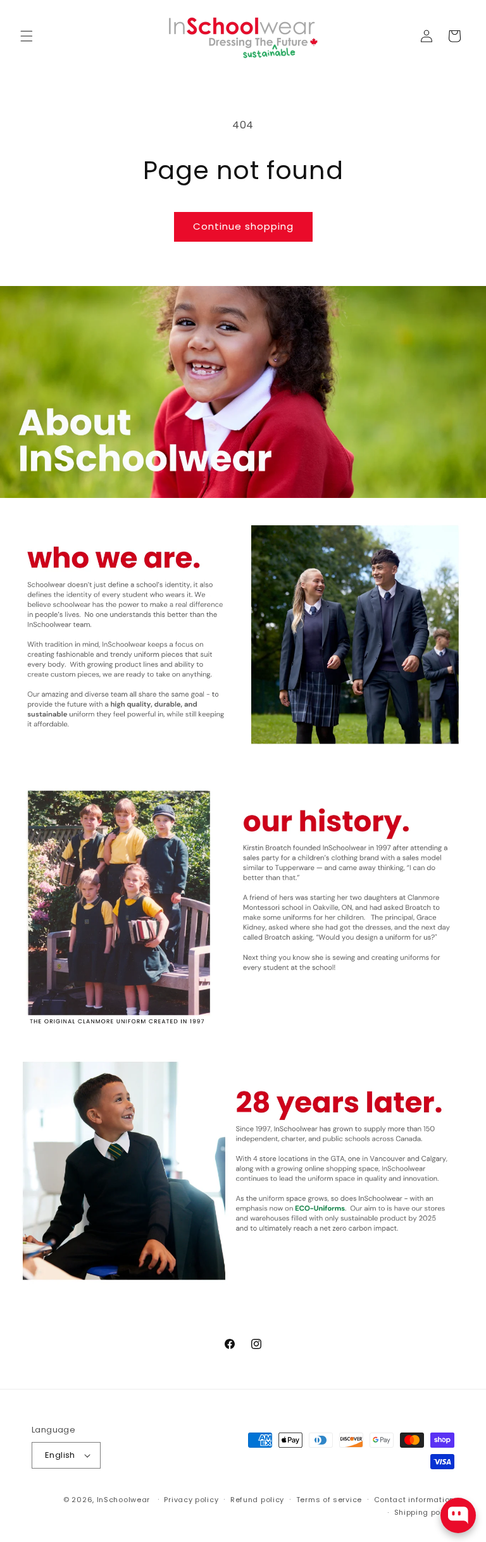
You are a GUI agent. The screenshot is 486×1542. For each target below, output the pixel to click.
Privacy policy (191, 1500)
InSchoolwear (123, 1500)
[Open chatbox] (458, 1515)
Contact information (414, 1500)
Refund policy (257, 1500)
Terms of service (329, 1500)
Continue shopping (243, 226)
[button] (26, 36)
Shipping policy (424, 1512)
